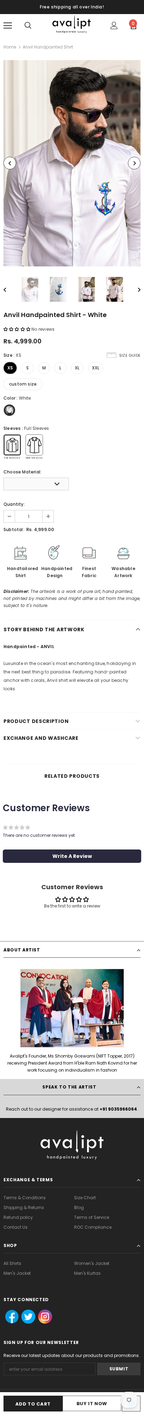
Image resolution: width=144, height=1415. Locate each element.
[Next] (134, 163)
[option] (72, 163)
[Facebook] (9, 1317)
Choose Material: (22, 472)
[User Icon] (114, 25)
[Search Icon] (27, 25)
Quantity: (14, 504)
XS (10, 368)
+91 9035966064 (118, 1109)
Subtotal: (13, 529)
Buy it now (92, 1403)
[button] (17, 329)
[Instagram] (44, 1317)
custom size (23, 384)
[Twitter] (26, 1317)
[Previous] (9, 163)
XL (77, 368)
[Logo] (72, 25)
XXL (96, 368)
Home (9, 47)
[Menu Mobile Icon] (7, 25)
